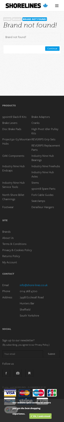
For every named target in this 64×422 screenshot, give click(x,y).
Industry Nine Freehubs (45, 166)
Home (7, 19)
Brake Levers (9, 123)
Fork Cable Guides (42, 195)
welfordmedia (9, 391)
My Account (9, 262)
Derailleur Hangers (42, 207)
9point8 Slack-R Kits (14, 117)
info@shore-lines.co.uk (33, 285)
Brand (17, 19)
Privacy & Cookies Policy (17, 250)
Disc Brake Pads (11, 129)
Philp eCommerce (31, 391)
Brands (6, 231)
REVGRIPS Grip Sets (43, 139)
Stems (35, 182)
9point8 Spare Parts (43, 188)
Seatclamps (38, 201)
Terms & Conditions (14, 244)
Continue (52, 48)
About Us (8, 238)
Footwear (8, 207)
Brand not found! (34, 19)
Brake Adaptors (40, 117)
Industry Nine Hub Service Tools (13, 184)
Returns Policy (11, 256)
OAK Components (13, 156)
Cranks (35, 123)
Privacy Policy (41, 344)
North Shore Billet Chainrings (13, 197)
